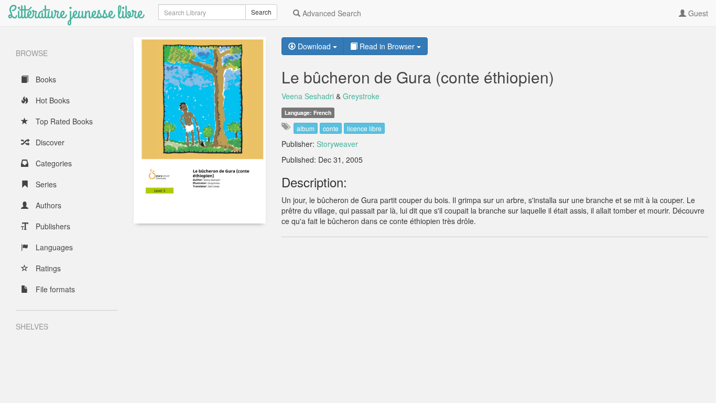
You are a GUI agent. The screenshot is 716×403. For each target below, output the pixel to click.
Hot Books (52, 100)
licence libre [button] (364, 128)
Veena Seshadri (307, 96)
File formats (54, 289)
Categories (53, 163)
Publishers (52, 226)
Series (45, 184)
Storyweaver (337, 144)
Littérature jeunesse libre (75, 13)
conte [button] (331, 128)
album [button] (305, 128)
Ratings (47, 268)
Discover (49, 142)
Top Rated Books (63, 121)
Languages (53, 247)
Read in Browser (387, 46)
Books (45, 79)
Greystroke (361, 96)
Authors (47, 205)
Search (261, 11)
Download (314, 46)
